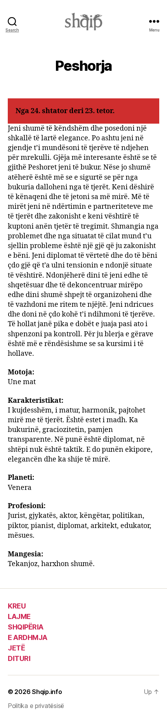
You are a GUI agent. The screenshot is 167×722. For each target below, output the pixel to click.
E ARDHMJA (27, 637)
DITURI (19, 658)
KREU (17, 606)
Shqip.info (47, 692)
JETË (16, 648)
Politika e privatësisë (36, 706)
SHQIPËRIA (25, 627)
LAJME (19, 616)
